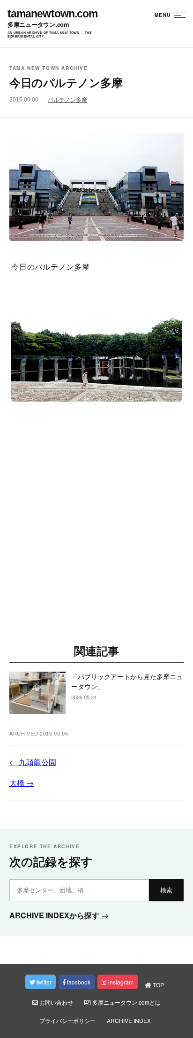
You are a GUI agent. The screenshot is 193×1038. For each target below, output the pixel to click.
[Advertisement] (96, 526)
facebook (78, 982)
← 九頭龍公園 (32, 762)
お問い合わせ (55, 1002)
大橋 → (21, 782)
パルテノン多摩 (67, 100)
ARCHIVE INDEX (129, 1020)
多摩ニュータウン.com (38, 24)
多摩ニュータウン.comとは (126, 1002)
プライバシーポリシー (67, 1020)
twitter (43, 982)
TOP (157, 985)
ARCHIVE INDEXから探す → (59, 915)
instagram (120, 982)
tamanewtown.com (52, 13)
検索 (166, 890)
